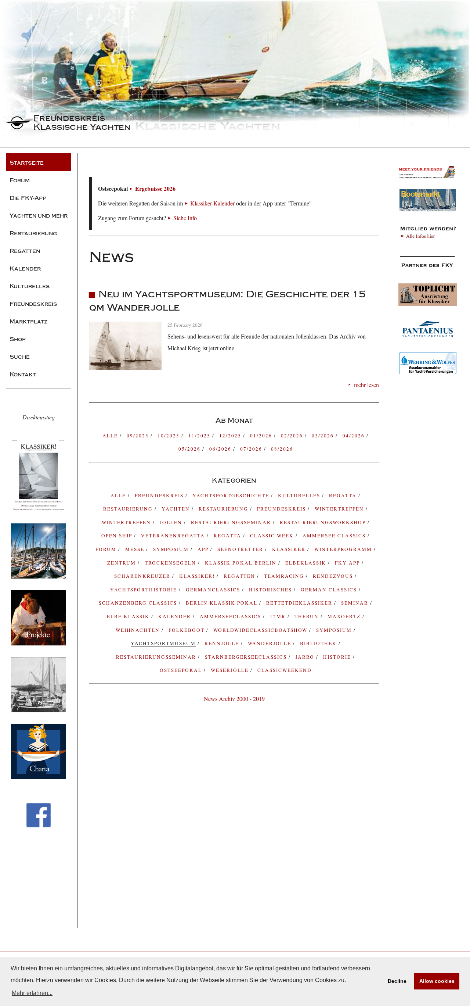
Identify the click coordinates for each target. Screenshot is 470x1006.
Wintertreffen (340, 508)
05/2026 (190, 448)
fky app (348, 562)
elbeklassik (306, 562)
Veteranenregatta (174, 535)
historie (338, 657)
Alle (111, 435)
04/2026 (354, 435)
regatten (240, 576)
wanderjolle (270, 643)
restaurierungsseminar (157, 657)
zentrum (122, 562)
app (204, 549)
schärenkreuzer (143, 576)
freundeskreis (160, 495)
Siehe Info (185, 218)
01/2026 (262, 435)
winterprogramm (344, 549)
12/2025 (231, 435)
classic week (273, 535)
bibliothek (319, 643)
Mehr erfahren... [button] (32, 993)
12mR (279, 616)
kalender (175, 616)
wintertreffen (127, 522)
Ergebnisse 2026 (155, 188)
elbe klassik (129, 616)
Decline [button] (397, 981)
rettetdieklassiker (300, 602)
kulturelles (300, 495)
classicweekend (284, 670)
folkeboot (187, 630)
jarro (306, 657)
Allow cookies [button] (437, 981)
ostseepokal (182, 670)
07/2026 (252, 448)
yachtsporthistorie (144, 589)
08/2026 (282, 448)
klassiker (289, 549)
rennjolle (223, 643)
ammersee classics (335, 535)
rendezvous (334, 576)
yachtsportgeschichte (231, 495)
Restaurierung (224, 508)
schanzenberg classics (139, 602)
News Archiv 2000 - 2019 (234, 698)
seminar (355, 602)
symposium (172, 549)
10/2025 (169, 435)
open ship (117, 535)
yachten (177, 508)
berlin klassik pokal (222, 602)
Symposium (335, 630)
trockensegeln (171, 562)
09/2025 (139, 435)
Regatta (228, 535)
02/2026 (293, 435)
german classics (330, 589)
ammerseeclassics (231, 616)
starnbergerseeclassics (247, 657)
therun (307, 616)
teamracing (285, 576)
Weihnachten (139, 630)
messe (135, 549)
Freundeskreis (282, 508)
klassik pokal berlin (241, 562)
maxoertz (345, 616)
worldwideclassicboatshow (261, 630)
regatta (343, 495)
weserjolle (230, 670)
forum (106, 549)
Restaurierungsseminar (232, 522)
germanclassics (214, 589)
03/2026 (324, 435)
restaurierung (129, 508)
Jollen (172, 522)
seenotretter (241, 549)
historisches (271, 589)
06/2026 (221, 448)
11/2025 (200, 435)
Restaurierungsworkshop (324, 522)
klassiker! (198, 576)
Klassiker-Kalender (212, 203)
